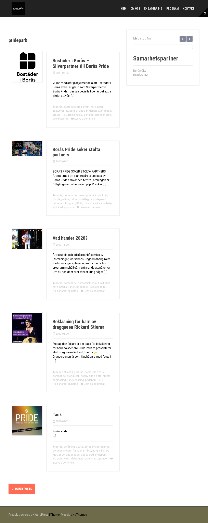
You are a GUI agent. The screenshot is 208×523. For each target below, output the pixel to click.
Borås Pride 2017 (94, 372)
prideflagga (85, 199)
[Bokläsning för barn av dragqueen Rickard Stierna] (27, 327)
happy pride (88, 375)
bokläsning (68, 372)
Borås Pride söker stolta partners (76, 152)
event (86, 106)
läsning (79, 379)
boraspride (70, 195)
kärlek (71, 286)
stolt (108, 114)
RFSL (64, 114)
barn (58, 372)
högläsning (59, 379)
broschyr (83, 195)
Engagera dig (153, 8)
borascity (89, 446)
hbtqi (100, 106)
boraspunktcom (87, 283)
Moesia (65, 514)
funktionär (95, 195)
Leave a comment (84, 118)
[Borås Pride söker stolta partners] (27, 148)
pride (82, 110)
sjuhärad (88, 114)
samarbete (105, 203)
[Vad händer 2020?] (27, 239)
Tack (57, 415)
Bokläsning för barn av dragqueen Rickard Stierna (78, 324)
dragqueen (73, 375)
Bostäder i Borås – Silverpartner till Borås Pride (81, 63)
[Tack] (27, 420)
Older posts (22, 488)
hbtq (93, 106)
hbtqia (56, 199)
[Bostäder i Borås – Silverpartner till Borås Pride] (27, 66)
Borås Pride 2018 (73, 446)
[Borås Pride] (18, 8)
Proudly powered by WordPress (29, 514)
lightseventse (60, 110)
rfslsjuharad (75, 114)
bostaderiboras (73, 106)
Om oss (135, 8)
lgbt (55, 454)
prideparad (92, 110)
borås (58, 106)
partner (73, 110)
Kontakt (188, 8)
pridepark (106, 110)
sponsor (100, 114)
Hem (123, 8)
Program (172, 8)
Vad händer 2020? (70, 238)
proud (56, 114)
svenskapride (60, 118)
